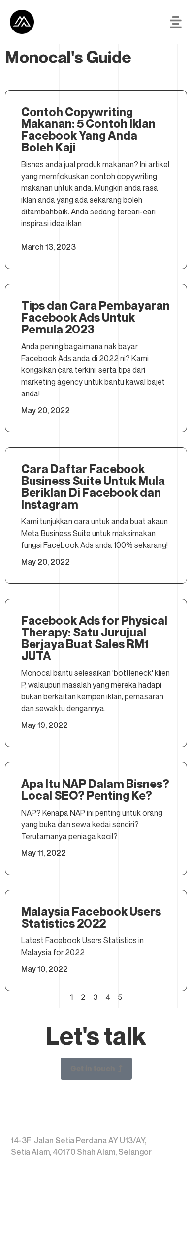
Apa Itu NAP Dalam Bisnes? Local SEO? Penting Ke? (95, 790)
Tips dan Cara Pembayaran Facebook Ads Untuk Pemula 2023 (95, 317)
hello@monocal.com (59, 1214)
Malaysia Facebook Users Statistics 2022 (91, 918)
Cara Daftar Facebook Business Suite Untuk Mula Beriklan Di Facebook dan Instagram (93, 487)
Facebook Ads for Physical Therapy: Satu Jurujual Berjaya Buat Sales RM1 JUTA (94, 638)
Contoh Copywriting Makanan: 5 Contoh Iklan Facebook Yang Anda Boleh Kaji (88, 129)
